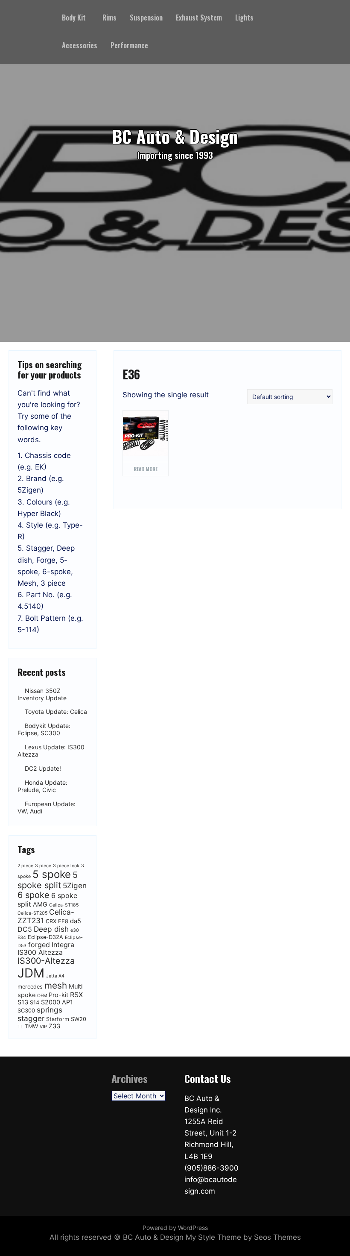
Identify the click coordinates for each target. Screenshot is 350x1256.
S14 (34, 1002)
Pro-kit (58, 995)
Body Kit (74, 17)
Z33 (54, 1026)
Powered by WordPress (175, 1227)
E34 (22, 937)
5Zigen (75, 885)
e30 (74, 930)
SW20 (78, 1019)
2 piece (25, 866)
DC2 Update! (43, 768)
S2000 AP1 (57, 1002)
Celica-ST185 (64, 905)
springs (49, 1009)
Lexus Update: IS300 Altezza (51, 750)
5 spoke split (48, 880)
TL (20, 1027)
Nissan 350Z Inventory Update (42, 694)
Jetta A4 (55, 976)
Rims (109, 17)
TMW (31, 1026)
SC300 (26, 1010)
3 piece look (66, 866)
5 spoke (51, 874)
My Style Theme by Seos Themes (243, 1237)
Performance (129, 45)
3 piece (43, 866)
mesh (55, 985)
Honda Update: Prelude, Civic (42, 786)
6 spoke (34, 895)
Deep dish (51, 928)
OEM (42, 995)
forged (39, 944)
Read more (146, 468)
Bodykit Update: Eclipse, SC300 (44, 729)
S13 (23, 1002)
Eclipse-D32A (45, 937)
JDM (31, 972)
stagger (31, 1018)
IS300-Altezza (46, 961)
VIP (43, 1027)
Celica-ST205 (32, 913)
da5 (75, 921)
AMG (40, 904)
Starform (57, 1019)
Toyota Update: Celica (56, 712)
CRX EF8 (57, 921)
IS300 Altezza (40, 952)
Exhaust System (199, 17)
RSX (76, 994)
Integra (63, 944)
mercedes (30, 986)
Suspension (146, 17)
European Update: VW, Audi (47, 807)
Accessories (79, 45)
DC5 (25, 929)
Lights (244, 17)
